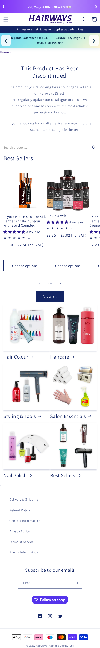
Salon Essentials (68, 416)
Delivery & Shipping (23, 499)
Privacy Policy (19, 531)
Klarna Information (23, 552)
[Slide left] (40, 283)
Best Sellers (62, 475)
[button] (6, 19)
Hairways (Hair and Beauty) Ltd (55, 645)
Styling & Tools (19, 416)
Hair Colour (15, 357)
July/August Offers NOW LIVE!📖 (50, 7)
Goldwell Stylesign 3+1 (71, 38)
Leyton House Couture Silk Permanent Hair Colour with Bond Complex (24, 221)
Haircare (59, 357)
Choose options (25, 266)
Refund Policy (19, 510)
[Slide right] (60, 283)
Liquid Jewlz (57, 216)
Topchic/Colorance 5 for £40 (29, 38)
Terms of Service (21, 542)
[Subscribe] (76, 583)
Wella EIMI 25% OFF (50, 43)
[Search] (94, 147)
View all (50, 296)
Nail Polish (15, 475)
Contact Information (24, 521)
